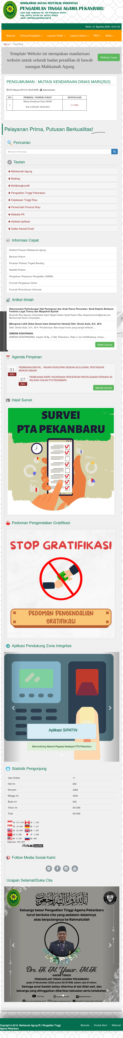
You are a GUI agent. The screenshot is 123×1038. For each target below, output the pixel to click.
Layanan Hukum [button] (78, 35)
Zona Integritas (35, 45)
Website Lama (108, 57)
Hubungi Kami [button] (13, 45)
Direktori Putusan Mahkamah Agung (27, 250)
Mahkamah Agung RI (30, 1025)
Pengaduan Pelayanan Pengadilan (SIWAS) (31, 276)
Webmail (116, 1025)
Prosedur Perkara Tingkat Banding (26, 263)
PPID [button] (96, 35)
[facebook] (57, 868)
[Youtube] (75, 868)
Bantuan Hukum (17, 256)
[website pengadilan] (49, 868)
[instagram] (66, 868)
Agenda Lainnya (103, 387)
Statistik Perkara (17, 269)
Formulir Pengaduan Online (23, 282)
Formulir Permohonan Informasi (25, 289)
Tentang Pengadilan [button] (30, 35)
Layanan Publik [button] (55, 35)
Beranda (10, 35)
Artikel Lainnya (104, 344)
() (74, 105)
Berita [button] (109, 35)
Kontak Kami (100, 1025)
